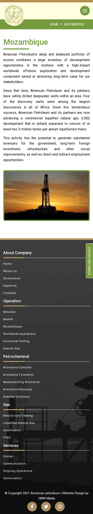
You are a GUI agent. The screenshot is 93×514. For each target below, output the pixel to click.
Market (8, 319)
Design (8, 456)
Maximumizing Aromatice (21, 382)
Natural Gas (11, 348)
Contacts (9, 293)
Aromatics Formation (18, 374)
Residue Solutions (16, 396)
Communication (14, 463)
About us (10, 271)
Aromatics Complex (17, 367)
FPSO (7, 437)
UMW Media (46, 498)
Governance (11, 278)
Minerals (9, 311)
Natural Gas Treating (18, 415)
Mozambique (12, 326)
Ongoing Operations (17, 470)
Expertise (10, 285)
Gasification (12, 430)
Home (7, 263)
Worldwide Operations (19, 333)
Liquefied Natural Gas (19, 422)
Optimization (12, 478)
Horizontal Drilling (16, 341)
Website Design (73, 493)
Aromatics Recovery (17, 389)
